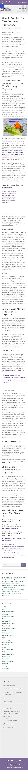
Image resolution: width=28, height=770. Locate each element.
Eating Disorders (6, 625)
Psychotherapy (6, 656)
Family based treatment (8, 633)
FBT (21, 548)
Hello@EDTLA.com (10, 727)
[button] (2, 6)
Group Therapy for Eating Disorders (13, 553)
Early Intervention (7, 621)
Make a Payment (8, 701)
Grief (3, 637)
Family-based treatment (13, 548)
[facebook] (3, 1)
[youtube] (19, 760)
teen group (5, 663)
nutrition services (6, 550)
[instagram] (9, 1)
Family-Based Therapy (8, 635)
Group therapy (6, 640)
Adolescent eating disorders (11, 546)
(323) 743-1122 (22, 2)
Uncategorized (6, 666)
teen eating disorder (9, 544)
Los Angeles (5, 644)
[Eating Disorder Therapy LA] (6, 8)
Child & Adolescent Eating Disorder (13, 688)
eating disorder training (8, 623)
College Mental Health (8, 616)
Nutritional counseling (8, 649)
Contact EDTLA (6, 538)
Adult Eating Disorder (9, 685)
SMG (21, 767)
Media (4, 647)
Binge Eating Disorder (8, 611)
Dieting (4, 618)
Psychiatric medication (8, 654)
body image (5, 614)
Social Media (5, 659)
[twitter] (6, 1)
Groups (5, 698)
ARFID (4, 609)
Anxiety (4, 607)
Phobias (4, 651)
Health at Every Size (7, 642)
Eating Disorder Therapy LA (15, 764)
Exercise (4, 630)
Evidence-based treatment (9, 628)
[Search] (23, 565)
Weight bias (5, 668)
